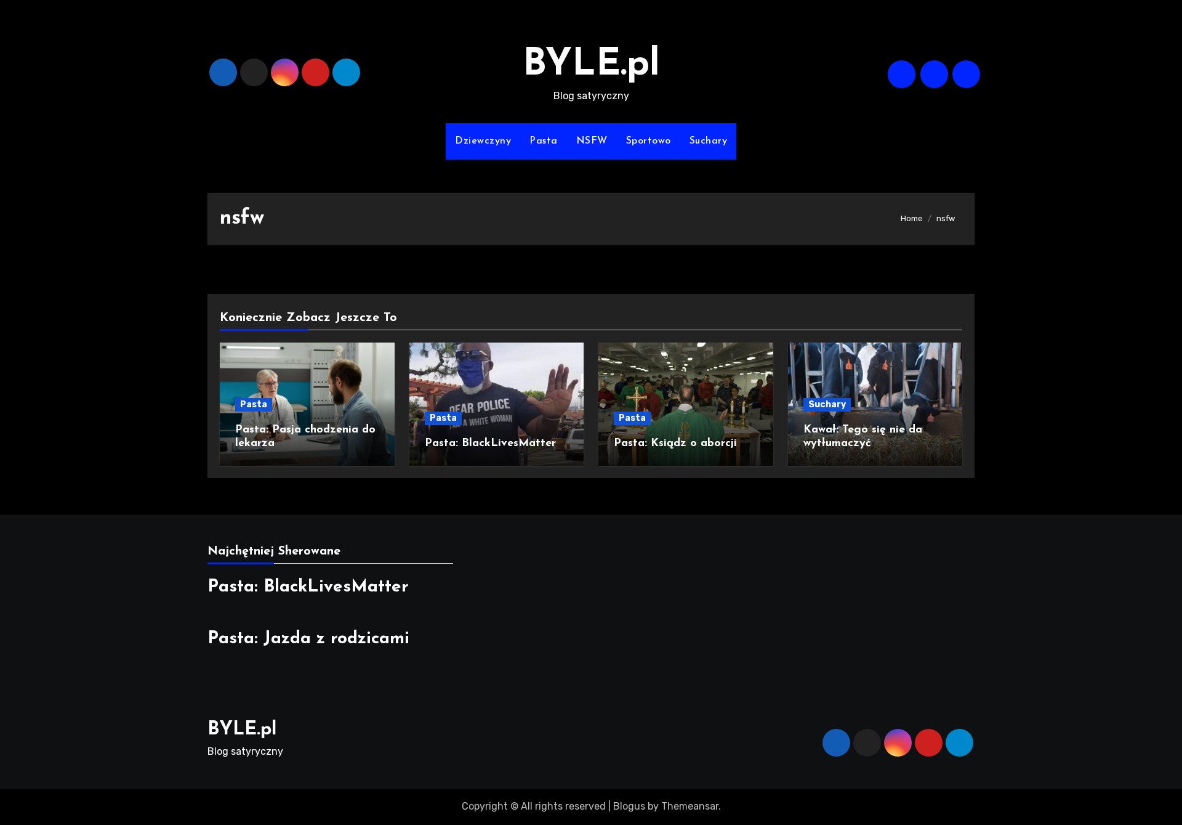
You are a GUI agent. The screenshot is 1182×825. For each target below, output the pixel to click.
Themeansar (689, 806)
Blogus (629, 806)
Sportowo (648, 141)
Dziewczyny (483, 141)
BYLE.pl (591, 65)
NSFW (592, 141)
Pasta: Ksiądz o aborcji (675, 443)
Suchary (709, 141)
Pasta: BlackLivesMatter (490, 443)
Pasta (543, 141)
